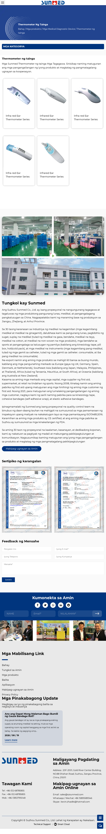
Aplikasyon (8, 684)
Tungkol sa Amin (12, 670)
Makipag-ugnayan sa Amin (21, 448)
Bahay (21, 29)
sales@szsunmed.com (71, 794)
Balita (5, 679)
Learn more (11, 740)
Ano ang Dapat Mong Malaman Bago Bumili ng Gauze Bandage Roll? (31, 715)
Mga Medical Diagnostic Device (59, 29)
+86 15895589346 (83, 798)
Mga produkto (33, 29)
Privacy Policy (10, 694)
